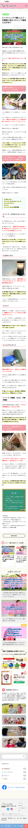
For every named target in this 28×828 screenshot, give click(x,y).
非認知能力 (7, 769)
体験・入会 (20, 805)
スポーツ (6, 775)
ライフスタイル (6, 14)
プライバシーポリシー (16, 813)
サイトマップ (22, 815)
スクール (20, 803)
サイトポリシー (16, 815)
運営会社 (3, 813)
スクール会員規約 (9, 813)
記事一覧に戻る (14, 535)
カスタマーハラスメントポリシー (7, 815)
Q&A (19, 810)
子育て (6, 779)
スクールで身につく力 (22, 808)
